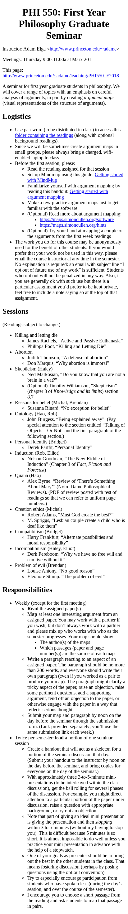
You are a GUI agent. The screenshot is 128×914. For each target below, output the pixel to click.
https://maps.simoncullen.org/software (77, 219)
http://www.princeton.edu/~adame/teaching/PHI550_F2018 (60, 75)
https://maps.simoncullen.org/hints (73, 225)
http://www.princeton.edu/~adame (83, 48)
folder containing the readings (44, 135)
